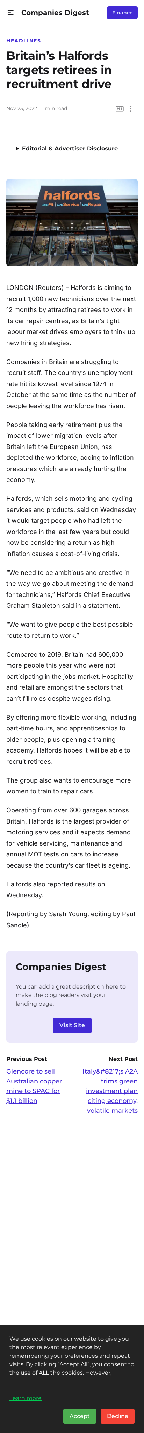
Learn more (25, 1398)
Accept (80, 1416)
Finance (122, 12)
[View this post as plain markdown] (120, 109)
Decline (117, 1416)
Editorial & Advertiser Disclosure (70, 148)
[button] (10, 13)
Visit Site (72, 1025)
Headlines (23, 40)
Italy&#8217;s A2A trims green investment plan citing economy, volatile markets (110, 1091)
